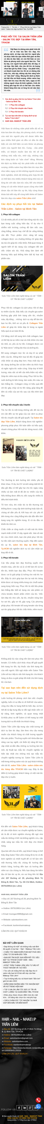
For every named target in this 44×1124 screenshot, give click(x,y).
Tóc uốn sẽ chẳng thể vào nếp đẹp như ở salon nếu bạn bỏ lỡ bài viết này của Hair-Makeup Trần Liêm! (20, 973)
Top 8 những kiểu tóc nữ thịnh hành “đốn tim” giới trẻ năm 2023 (21, 980)
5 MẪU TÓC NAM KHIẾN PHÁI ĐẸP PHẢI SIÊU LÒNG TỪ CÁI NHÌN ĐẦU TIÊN (22, 953)
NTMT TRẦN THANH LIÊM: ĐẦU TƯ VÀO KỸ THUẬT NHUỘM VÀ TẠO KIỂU (21, 966)
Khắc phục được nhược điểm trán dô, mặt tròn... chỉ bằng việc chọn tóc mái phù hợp (20, 996)
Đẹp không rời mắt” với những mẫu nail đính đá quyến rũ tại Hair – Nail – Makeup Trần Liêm (21, 948)
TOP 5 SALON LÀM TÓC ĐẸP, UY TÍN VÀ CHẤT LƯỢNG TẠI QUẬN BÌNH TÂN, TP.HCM (20, 990)
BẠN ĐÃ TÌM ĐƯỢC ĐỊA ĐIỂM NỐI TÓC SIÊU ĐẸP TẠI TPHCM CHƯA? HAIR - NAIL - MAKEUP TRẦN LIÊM (21, 959)
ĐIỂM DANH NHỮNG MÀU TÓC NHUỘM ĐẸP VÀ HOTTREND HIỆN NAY (21, 985)
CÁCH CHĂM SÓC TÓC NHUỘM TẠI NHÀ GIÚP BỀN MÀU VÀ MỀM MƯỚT (20, 1001)
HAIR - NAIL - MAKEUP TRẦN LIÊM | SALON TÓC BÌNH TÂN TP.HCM (24, 1117)
